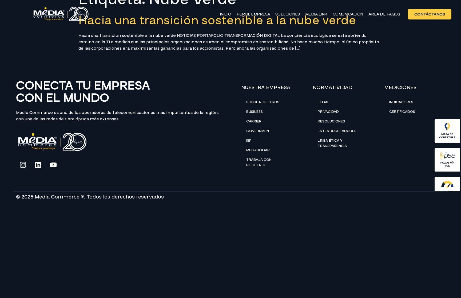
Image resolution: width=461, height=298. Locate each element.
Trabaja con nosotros (259, 162)
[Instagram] (23, 165)
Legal (323, 102)
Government (258, 131)
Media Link (316, 14)
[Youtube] (53, 165)
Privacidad (328, 111)
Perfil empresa (253, 14)
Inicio (225, 14)
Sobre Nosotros (262, 102)
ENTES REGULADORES (337, 131)
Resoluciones (331, 121)
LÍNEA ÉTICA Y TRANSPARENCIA (332, 143)
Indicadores (401, 102)
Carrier (253, 121)
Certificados (402, 111)
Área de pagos (384, 14)
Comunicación (348, 14)
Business (254, 111)
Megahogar (258, 150)
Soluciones (287, 14)
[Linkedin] (38, 165)
